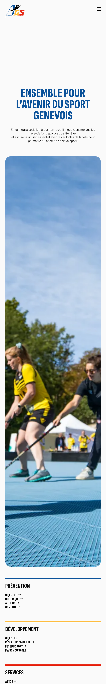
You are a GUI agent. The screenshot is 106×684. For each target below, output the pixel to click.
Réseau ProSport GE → (20, 642)
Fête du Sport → (16, 646)
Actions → (12, 603)
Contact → (12, 607)
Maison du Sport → (17, 650)
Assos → (11, 681)
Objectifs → (13, 595)
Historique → (14, 599)
